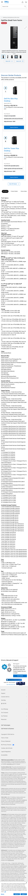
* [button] (6, 256)
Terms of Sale (4, 737)
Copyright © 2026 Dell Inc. (7, 734)
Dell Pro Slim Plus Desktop (11, 100)
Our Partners (4, 716)
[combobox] (14, 6)
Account (3, 690)
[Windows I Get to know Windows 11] (14, 680)
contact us (24, 800)
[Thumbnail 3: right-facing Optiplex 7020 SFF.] (12, 57)
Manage (2, 894)
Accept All (24, 894)
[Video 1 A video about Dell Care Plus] (16, 57)
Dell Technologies (5, 725)
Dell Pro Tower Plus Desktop (11, 149)
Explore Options (14, 127)
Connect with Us (5, 696)
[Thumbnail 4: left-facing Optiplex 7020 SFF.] (20, 57)
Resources (3, 719)
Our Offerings (4, 709)
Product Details (14, 191)
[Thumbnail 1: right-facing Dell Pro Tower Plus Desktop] (5, 138)
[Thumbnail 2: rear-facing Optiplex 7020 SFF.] (7, 57)
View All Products (13, 183)
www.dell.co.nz (10, 764)
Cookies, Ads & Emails (6, 748)
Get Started (20, 676)
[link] (19, 61)
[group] (14, 37)
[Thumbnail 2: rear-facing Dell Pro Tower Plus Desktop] (5, 141)
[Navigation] (2, 2)
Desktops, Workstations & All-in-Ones (11, 17)
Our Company (4, 712)
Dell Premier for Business (7, 728)
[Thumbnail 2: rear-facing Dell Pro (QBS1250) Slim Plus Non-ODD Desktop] (5, 91)
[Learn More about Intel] (20, 683)
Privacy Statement (5, 741)
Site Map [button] (3, 700)
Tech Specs (5, 191)
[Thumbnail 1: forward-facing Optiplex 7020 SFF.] (3, 57)
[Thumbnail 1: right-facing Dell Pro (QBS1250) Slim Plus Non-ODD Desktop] (5, 88)
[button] (22, 2)
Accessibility (4, 755)
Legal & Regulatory (6, 751)
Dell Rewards (11, 860)
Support (3, 693)
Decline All (17, 894)
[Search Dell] (25, 6)
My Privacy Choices (6, 744)
